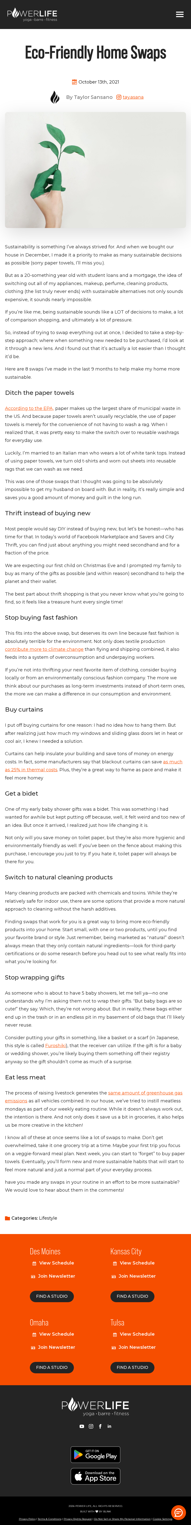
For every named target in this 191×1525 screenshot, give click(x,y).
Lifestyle (48, 1218)
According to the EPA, (29, 408)
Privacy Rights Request (78, 1519)
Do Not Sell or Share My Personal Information (122, 1519)
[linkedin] (109, 1426)
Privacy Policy (27, 1519)
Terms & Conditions (49, 1519)
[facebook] (100, 1426)
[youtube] (82, 1426)
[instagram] (91, 1426)
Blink (107, 1511)
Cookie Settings (162, 1519)
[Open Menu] (180, 14)
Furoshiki (55, 1045)
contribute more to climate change (44, 649)
